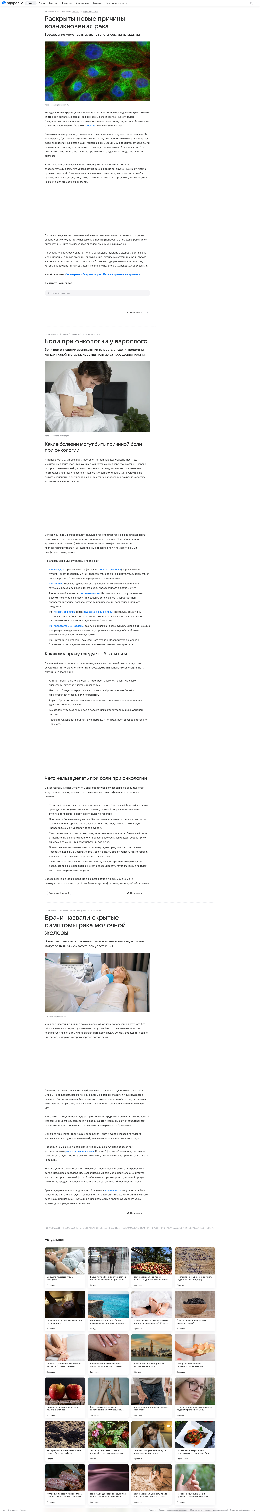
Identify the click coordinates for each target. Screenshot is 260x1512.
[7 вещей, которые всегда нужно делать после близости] (151, 1441)
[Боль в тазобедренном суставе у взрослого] (151, 1398)
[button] (97, 71)
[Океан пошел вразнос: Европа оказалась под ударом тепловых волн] (108, 1311)
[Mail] (4, 3)
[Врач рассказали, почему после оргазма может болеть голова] (151, 1484)
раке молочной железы (79, 1151)
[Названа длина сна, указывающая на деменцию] (65, 1311)
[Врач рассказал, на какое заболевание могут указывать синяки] (108, 1398)
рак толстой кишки (109, 569)
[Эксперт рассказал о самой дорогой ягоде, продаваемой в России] (108, 1441)
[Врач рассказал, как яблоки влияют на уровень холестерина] (151, 1267)
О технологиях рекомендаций (216, 1510)
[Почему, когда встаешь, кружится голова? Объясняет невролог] (108, 1484)
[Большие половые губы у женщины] (65, 1267)
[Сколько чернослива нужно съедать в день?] (195, 1311)
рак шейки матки (89, 593)
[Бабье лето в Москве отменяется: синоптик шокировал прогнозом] (108, 1267)
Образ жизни (95, 910)
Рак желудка (56, 569)
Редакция (152, 1510)
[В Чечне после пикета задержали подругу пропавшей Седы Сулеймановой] (195, 1398)
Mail (4, 1510)
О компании (12, 1510)
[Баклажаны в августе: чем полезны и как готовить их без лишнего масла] (195, 1441)
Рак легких (55, 583)
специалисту (113, 1190)
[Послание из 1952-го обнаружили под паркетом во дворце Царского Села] (195, 1267)
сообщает (90, 125)
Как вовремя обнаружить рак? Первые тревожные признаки (102, 274)
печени (58, 611)
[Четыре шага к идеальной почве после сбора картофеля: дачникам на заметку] (65, 1441)
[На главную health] (14, 3)
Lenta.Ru (75, 11)
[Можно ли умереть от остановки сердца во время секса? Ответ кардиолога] (151, 1311)
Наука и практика (90, 11)
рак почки (70, 611)
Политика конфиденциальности (242, 1510)
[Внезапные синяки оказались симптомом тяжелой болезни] (108, 1354)
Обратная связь (196, 1510)
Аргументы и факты (77, 910)
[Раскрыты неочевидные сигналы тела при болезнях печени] (65, 1354)
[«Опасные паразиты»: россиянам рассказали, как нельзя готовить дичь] (65, 1484)
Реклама (23, 1510)
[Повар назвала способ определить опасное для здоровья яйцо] (195, 1354)
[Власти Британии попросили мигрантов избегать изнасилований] (151, 1354)
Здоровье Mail (75, 334)
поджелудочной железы (98, 611)
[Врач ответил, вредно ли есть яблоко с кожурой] (65, 1398)
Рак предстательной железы (66, 625)
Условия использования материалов (173, 1510)
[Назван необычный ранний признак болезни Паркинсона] (195, 1484)
